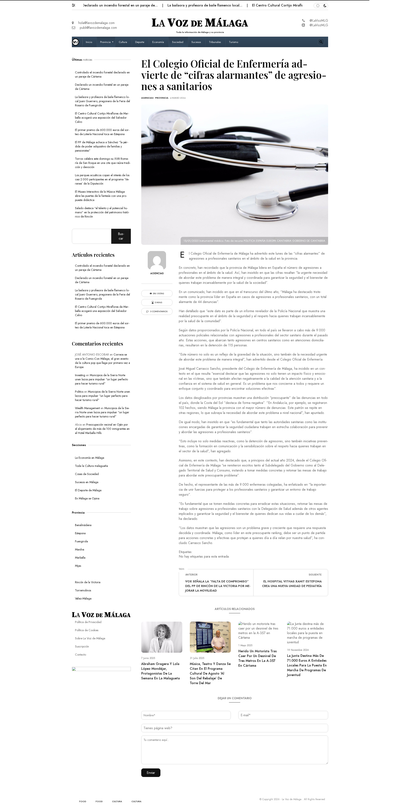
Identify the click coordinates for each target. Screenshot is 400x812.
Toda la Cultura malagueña (91, 466)
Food (82, 801)
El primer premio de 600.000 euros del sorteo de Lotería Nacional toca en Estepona (102, 132)
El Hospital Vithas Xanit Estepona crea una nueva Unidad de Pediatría (292, 583)
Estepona (80, 533)
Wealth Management (87, 408)
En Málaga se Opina (87, 498)
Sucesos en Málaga (86, 482)
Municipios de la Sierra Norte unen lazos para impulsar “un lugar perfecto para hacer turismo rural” (101, 379)
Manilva (79, 549)
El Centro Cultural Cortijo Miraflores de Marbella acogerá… (278, 5)
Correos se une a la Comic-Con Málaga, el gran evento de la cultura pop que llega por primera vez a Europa (102, 360)
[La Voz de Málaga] (77, 42)
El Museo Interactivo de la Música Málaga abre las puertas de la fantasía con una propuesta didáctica (101, 196)
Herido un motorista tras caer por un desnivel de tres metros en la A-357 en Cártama (257, 658)
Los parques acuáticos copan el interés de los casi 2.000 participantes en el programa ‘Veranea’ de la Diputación (102, 179)
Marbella (80, 558)
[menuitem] (89, 42)
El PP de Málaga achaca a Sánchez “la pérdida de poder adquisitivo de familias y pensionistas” (101, 146)
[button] (75, 4)
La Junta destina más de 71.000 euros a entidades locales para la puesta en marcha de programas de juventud (307, 665)
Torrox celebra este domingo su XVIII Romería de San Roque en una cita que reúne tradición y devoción (102, 163)
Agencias (147, 97)
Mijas (78, 566)
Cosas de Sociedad (87, 474)
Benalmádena (83, 525)
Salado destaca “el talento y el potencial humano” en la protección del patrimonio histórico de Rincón (102, 212)
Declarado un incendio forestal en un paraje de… (100, 5)
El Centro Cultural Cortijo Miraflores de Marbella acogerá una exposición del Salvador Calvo (102, 117)
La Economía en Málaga (89, 458)
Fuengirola (81, 541)
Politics (79, 392)
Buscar (121, 236)
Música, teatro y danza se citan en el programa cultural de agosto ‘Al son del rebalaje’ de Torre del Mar (210, 673)
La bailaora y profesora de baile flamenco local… (185, 5)
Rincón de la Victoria (87, 582)
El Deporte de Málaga (88, 490)
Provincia (161, 97)
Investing (80, 375)
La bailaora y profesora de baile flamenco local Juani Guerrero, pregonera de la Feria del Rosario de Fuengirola (102, 101)
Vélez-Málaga (83, 598)
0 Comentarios (159, 311)
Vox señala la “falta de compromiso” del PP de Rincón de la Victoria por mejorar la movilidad (217, 586)
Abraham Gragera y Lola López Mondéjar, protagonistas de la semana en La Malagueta (160, 671)
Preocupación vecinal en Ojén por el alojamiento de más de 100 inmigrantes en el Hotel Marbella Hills (102, 428)
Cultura (117, 801)
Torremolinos (83, 590)
